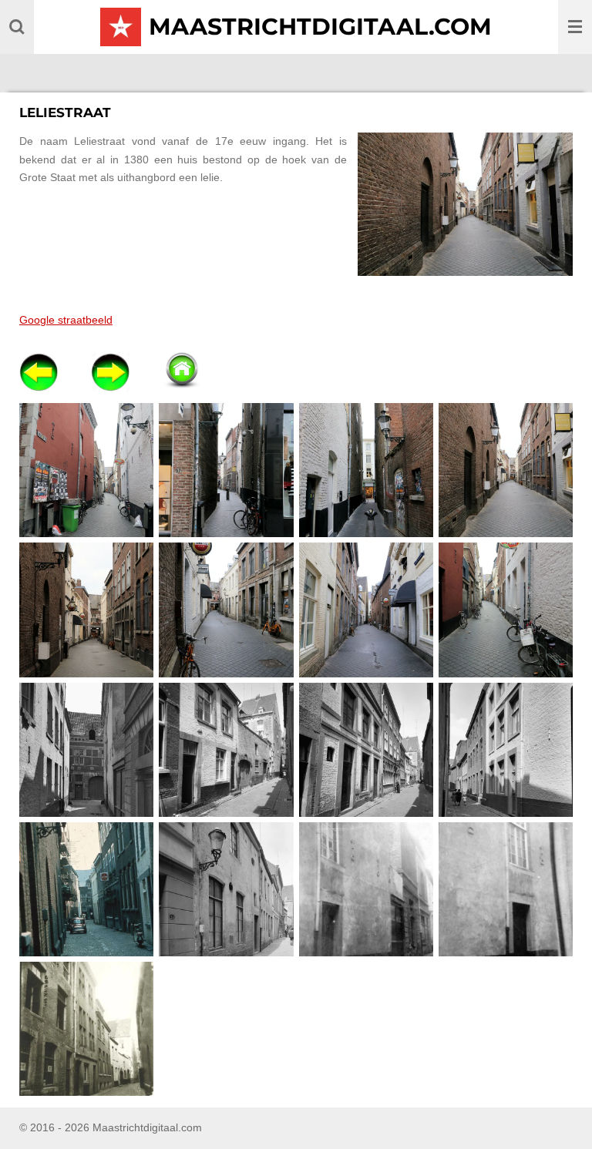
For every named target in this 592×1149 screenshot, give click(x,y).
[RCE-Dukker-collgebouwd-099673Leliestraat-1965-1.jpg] (226, 889)
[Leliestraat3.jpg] (366, 470)
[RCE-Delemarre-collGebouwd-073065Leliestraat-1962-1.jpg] (366, 749)
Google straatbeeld (66, 320)
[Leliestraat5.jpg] (86, 610)
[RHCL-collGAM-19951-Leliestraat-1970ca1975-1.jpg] (86, 889)
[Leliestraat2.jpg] (226, 470)
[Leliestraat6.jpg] (226, 610)
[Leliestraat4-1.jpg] (505, 470)
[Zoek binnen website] (17, 27)
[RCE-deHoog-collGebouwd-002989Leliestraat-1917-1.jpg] (86, 749)
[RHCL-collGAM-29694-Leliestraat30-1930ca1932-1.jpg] (505, 889)
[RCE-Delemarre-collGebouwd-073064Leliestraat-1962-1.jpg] (226, 749)
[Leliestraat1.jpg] (86, 470)
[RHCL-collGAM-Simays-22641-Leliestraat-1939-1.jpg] (86, 1029)
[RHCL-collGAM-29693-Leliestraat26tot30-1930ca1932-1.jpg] (366, 889)
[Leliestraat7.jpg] (366, 610)
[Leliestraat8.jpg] (505, 610)
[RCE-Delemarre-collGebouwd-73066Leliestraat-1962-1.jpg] (505, 749)
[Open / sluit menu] (575, 27)
